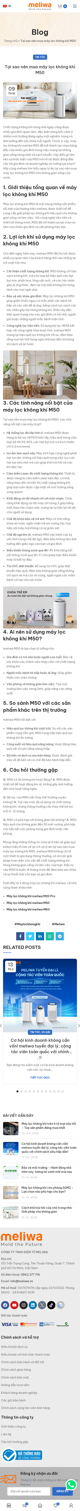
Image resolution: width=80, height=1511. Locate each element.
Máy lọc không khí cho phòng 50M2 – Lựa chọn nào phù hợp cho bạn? (47, 1190)
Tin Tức (40, 57)
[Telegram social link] (60, 936)
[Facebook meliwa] (5, 1305)
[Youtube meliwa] (14, 1305)
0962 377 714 (30, 1274)
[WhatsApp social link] (50, 936)
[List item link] (40, 1347)
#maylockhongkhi (27, 924)
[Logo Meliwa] (21, 1238)
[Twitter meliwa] (42, 1305)
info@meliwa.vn (21, 1281)
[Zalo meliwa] (60, 1305)
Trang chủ (10, 41)
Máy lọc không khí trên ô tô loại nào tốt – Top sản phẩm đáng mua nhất (49, 1126)
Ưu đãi (45, 1032)
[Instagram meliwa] (23, 1305)
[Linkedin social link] (40, 936)
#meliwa (58, 924)
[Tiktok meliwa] (51, 1305)
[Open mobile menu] (75, 6)
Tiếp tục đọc (40, 1077)
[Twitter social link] (30, 936)
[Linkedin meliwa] (33, 1305)
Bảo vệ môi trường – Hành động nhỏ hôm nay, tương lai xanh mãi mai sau (47, 1170)
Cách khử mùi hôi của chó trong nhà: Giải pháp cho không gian (47, 1210)
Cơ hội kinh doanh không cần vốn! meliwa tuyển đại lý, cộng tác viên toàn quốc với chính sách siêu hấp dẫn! (40, 1046)
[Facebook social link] (20, 936)
